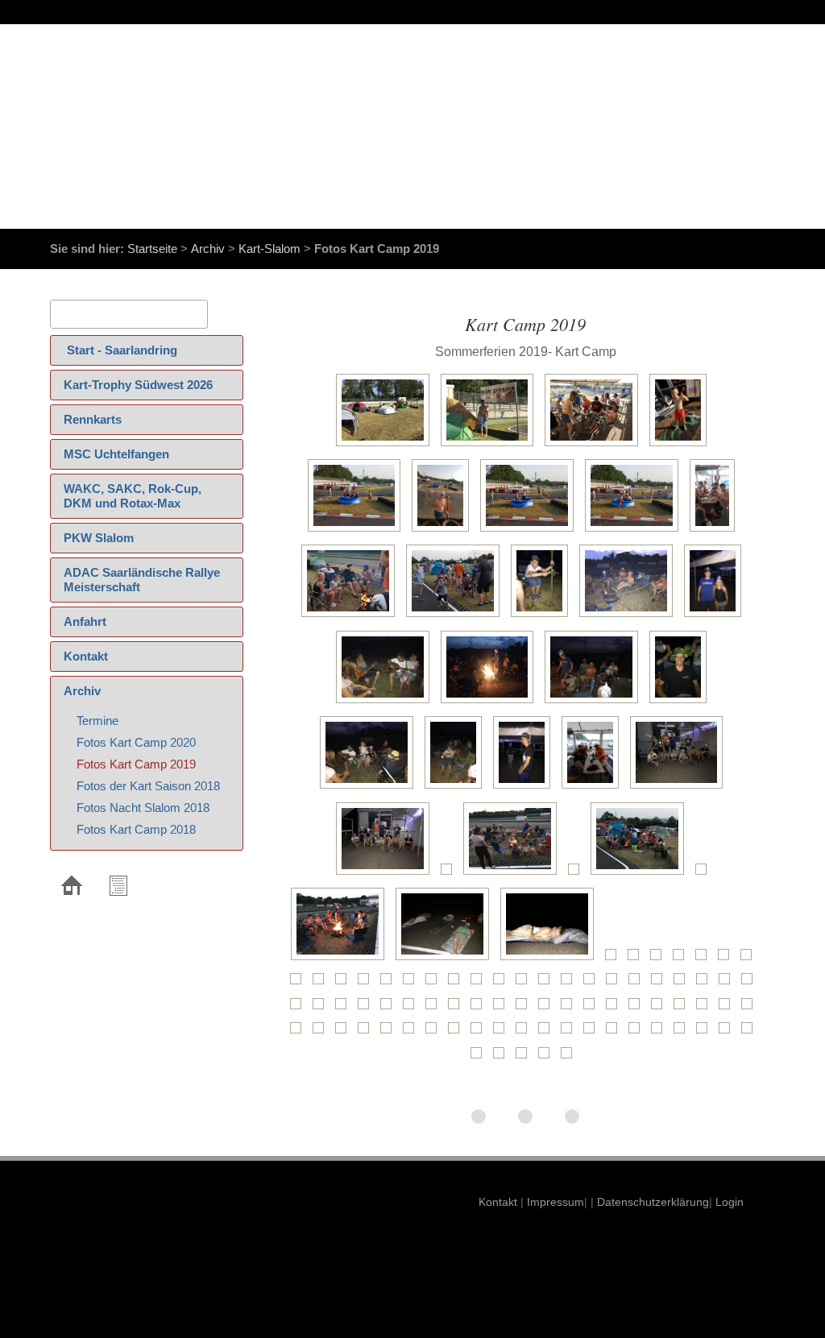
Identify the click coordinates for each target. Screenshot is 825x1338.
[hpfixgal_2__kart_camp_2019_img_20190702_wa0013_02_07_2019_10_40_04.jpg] (367, 1033)
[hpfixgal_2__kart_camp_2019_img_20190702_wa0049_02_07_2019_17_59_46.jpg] (548, 1058)
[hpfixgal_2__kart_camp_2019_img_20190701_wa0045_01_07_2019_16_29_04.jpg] (615, 984)
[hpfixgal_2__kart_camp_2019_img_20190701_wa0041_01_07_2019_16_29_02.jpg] (525, 984)
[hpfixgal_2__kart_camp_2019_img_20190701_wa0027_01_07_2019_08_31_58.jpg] (750, 960)
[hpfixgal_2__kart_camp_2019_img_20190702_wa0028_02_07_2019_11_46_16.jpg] (593, 1033)
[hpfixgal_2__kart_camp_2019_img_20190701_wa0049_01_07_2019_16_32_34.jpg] (705, 984)
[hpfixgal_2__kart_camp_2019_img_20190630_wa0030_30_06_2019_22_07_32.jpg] (457, 616)
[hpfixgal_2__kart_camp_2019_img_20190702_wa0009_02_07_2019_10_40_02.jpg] (299, 1033)
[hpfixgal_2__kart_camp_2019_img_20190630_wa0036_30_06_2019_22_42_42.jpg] (386, 703)
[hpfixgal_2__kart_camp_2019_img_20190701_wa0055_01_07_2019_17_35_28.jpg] (367, 1009)
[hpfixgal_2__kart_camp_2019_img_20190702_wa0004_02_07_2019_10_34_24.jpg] (660, 1009)
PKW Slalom (99, 538)
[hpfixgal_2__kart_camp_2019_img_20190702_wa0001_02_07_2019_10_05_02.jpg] (615, 1009)
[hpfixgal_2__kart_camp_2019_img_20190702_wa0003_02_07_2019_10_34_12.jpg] (638, 1009)
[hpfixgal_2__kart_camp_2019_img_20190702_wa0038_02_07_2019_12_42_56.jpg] (660, 1033)
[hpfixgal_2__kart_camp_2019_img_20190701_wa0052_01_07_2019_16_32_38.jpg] (299, 1009)
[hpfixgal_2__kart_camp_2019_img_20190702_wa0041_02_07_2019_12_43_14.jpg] (728, 1033)
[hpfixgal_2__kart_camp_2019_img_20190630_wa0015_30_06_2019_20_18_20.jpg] (444, 531)
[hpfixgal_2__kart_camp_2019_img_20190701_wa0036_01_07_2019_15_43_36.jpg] (412, 984)
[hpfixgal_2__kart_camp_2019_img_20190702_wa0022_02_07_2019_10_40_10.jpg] (502, 1033)
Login (729, 1201)
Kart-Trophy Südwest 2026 (138, 384)
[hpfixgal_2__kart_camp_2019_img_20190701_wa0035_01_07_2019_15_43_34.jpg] (390, 984)
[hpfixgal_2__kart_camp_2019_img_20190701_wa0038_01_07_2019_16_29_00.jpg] (457, 984)
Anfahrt (85, 621)
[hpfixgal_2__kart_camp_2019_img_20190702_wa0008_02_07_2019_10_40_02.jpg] (751, 1009)
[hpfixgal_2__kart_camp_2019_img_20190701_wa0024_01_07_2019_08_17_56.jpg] (682, 960)
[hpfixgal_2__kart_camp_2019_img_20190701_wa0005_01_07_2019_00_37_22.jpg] (577, 874)
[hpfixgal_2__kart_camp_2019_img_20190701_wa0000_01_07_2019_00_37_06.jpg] (681, 788)
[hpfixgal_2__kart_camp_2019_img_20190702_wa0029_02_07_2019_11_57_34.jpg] (615, 1033)
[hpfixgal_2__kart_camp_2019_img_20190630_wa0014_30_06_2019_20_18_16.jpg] (358, 531)
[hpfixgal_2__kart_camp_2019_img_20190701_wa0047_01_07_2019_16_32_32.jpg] (660, 984)
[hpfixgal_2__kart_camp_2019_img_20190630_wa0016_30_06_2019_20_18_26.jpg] (531, 531)
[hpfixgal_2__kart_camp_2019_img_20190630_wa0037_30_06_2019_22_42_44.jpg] (491, 703)
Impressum (554, 1201)
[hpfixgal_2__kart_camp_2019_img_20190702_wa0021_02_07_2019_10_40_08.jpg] (480, 1033)
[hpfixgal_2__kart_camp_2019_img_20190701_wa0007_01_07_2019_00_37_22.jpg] (641, 874)
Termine (97, 720)
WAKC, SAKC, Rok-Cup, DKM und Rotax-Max (132, 496)
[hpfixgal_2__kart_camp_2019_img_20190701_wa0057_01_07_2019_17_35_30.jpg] (390, 1009)
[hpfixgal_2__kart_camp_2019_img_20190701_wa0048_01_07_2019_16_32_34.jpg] (683, 984)
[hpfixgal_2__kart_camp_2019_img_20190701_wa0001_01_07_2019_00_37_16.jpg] (386, 874)
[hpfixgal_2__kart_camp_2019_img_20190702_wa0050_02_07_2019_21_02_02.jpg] (570, 1058)
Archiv (208, 248)
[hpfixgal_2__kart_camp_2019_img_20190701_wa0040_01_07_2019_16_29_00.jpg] (502, 984)
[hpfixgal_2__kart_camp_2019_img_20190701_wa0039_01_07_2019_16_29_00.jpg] (480, 984)
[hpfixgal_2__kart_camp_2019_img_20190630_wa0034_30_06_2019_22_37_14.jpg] (630, 616)
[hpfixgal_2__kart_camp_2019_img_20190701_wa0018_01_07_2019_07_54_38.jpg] (446, 960)
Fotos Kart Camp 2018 (136, 829)
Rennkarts (93, 419)
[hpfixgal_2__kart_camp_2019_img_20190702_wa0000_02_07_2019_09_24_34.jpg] (593, 1009)
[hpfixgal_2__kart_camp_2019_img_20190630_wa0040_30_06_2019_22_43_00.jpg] (370, 788)
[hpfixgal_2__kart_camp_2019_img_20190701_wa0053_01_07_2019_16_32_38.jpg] (322, 1009)
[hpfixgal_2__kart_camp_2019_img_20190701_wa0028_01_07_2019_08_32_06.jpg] (299, 984)
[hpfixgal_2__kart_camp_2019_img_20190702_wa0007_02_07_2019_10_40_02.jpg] (728, 1009)
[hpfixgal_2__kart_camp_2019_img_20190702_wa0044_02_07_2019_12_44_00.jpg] (502, 1058)
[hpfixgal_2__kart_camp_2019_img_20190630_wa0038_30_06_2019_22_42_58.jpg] (595, 703)
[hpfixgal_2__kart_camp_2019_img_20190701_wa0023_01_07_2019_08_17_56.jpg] (660, 960)
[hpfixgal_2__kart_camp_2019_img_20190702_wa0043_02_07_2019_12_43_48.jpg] (480, 1058)
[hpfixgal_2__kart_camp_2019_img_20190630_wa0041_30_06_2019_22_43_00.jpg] (457, 788)
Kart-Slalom (269, 248)
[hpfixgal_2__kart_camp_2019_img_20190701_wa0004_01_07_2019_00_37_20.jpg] (514, 874)
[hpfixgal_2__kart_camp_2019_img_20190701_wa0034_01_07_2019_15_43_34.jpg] (367, 984)
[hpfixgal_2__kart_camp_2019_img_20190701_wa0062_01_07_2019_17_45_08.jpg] (480, 1009)
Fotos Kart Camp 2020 (136, 742)
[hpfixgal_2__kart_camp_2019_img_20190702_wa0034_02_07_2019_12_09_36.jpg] (638, 1033)
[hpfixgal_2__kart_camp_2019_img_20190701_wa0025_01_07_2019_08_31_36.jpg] (705, 960)
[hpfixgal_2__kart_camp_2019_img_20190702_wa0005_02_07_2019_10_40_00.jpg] (683, 1009)
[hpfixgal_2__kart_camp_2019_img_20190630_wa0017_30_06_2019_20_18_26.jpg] (635, 531)
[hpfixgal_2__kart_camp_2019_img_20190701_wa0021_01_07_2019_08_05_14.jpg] (614, 960)
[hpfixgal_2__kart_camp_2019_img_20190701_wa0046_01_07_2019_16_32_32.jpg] (638, 984)
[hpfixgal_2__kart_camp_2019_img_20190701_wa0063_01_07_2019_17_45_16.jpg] (502, 1009)
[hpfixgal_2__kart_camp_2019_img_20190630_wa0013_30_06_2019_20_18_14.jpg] (682, 446)
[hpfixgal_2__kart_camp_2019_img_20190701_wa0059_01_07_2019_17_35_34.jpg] (412, 1009)
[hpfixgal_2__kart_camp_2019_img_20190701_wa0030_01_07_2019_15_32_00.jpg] (322, 984)
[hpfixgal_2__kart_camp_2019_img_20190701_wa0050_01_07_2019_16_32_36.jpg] (728, 984)
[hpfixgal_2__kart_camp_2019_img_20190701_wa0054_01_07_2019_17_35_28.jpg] (344, 1009)
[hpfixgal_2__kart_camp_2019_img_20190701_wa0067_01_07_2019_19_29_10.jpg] (570, 1009)
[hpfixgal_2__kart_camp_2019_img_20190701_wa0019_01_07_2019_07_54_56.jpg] (551, 960)
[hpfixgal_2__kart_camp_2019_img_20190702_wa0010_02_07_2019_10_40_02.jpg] (322, 1033)
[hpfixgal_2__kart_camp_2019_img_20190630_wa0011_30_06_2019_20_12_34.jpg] (491, 446)
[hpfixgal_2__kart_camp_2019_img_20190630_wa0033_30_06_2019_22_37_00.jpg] (543, 616)
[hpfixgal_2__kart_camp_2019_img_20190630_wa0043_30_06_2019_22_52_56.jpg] (594, 788)
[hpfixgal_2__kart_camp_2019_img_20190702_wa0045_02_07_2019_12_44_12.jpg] (525, 1058)
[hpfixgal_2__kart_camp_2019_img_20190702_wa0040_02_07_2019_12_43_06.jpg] (705, 1033)
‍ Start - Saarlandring (120, 350)
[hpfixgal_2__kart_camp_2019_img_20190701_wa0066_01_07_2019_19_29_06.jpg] (548, 1009)
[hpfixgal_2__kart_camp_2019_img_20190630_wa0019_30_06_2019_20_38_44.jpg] (717, 531)
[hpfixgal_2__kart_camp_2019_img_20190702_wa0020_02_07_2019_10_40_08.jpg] (457, 1033)
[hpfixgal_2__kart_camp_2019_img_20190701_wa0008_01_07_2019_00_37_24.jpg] (705, 874)
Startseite (152, 248)
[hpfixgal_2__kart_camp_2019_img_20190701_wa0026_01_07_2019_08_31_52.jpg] (727, 960)
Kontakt (86, 656)
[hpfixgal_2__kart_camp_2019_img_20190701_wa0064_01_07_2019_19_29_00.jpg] (525, 1009)
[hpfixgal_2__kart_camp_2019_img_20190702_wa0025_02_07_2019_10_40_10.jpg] (548, 1033)
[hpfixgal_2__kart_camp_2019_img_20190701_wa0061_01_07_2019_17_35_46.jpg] (457, 1009)
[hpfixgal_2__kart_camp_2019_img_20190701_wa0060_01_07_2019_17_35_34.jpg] (435, 1009)
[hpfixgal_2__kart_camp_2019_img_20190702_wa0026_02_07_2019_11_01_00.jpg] (570, 1033)
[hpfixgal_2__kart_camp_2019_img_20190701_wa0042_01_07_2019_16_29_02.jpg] (548, 984)
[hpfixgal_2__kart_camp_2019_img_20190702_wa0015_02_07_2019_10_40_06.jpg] (412, 1033)
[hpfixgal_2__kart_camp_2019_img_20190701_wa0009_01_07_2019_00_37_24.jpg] (341, 960)
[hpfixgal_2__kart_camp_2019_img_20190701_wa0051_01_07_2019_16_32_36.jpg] (751, 984)
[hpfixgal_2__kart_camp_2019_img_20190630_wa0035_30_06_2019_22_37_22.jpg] (716, 616)
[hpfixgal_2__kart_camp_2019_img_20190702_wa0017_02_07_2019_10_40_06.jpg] (435, 1033)
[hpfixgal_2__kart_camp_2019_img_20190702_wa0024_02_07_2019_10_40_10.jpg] (525, 1033)
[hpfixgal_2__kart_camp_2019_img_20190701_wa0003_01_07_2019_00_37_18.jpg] (450, 874)
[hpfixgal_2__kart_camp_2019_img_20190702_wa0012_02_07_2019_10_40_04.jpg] (344, 1033)
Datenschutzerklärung (651, 1201)
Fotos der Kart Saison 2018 (148, 786)
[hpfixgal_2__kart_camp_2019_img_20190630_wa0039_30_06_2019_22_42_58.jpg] (682, 703)
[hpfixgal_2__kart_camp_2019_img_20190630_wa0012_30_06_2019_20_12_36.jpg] (595, 446)
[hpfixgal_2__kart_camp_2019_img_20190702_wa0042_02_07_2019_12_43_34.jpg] (751, 1033)
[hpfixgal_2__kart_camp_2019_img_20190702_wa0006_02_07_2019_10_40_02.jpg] (705, 1009)
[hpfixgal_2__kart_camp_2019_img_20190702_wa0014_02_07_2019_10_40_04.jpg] (390, 1033)
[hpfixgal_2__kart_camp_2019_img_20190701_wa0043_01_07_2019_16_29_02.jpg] (570, 984)
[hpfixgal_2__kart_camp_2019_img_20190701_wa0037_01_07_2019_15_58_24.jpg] (435, 984)
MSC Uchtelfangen (116, 454)
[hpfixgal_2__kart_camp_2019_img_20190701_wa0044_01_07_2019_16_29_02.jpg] (593, 984)
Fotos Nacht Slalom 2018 (143, 807)
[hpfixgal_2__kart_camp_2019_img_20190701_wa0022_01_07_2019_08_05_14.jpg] (637, 960)
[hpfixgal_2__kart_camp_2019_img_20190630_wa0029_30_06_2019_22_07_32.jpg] (352, 616)
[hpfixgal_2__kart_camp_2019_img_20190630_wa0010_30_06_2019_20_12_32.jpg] (386, 446)
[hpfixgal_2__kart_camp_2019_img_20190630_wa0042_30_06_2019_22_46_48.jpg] (525, 788)
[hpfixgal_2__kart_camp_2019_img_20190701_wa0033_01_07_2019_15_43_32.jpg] (344, 984)
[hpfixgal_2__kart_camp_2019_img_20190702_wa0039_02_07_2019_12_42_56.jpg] (683, 1033)
